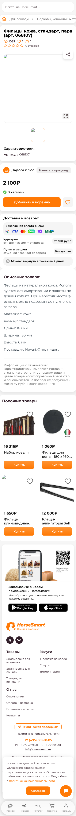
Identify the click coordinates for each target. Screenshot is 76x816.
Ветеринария (50, 671)
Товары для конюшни (14, 680)
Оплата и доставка (19, 702)
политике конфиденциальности (32, 780)
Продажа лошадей (53, 659)
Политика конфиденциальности (38, 733)
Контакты (13, 715)
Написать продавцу (54, 170)
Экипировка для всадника (18, 660)
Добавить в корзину (32, 202)
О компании (15, 696)
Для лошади (19, 19)
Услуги (45, 665)
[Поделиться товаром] (68, 54)
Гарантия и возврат (20, 709)
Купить (19, 465)
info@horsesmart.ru (38, 749)
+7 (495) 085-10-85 (38, 740)
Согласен (38, 790)
